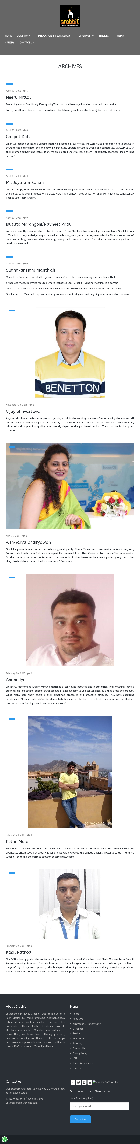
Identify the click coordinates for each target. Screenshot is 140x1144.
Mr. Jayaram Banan (25, 182)
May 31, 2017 (13, 535)
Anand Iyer (16, 679)
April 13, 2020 (14, 90)
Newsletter (79, 1038)
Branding (77, 1043)
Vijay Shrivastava (23, 411)
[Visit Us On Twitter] (78, 1082)
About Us (78, 1018)
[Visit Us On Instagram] (84, 1082)
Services (104, 35)
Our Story (23, 35)
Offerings (84, 35)
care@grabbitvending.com (23, 1102)
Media (120, 35)
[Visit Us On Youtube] (105, 1082)
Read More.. (47, 1046)
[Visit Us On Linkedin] (90, 1082)
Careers (10, 42)
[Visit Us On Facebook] (73, 1082)
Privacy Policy (80, 1053)
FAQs (75, 1058)
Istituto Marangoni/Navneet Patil (38, 224)
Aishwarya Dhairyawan (28, 542)
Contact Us (27, 42)
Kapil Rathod (18, 952)
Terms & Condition (83, 1063)
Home (8, 35)
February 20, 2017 (16, 673)
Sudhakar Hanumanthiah (30, 270)
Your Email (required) (81, 1098)
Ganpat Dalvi (18, 136)
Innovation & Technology (54, 35)
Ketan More (17, 841)
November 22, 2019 (17, 405)
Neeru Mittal (18, 97)
